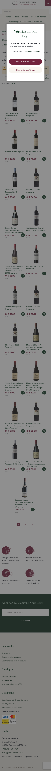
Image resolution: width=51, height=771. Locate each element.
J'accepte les (26, 51)
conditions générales (32, 51)
